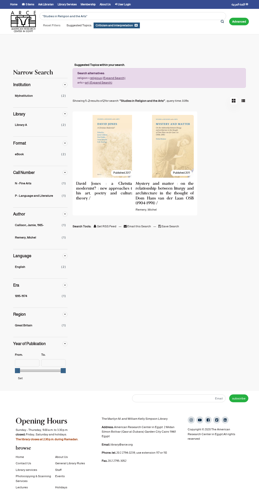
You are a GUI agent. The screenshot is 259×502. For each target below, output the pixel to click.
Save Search (170, 226)
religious (96, 78)
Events (60, 476)
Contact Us (23, 463)
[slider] (17, 370)
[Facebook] (208, 420)
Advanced (239, 21)
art (87, 82)
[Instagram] (191, 420)
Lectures (22, 487)
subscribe (239, 398)
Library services (26, 470)
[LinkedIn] (225, 420)
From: (19, 354)
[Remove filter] (136, 25)
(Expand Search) (113, 78)
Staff (58, 470)
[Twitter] (216, 420)
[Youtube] (199, 420)
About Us (61, 457)
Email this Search (139, 226)
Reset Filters (51, 25)
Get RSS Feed (106, 226)
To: (43, 354)
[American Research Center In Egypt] (23, 21)
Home (20, 457)
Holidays (61, 487)
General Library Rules (70, 463)
